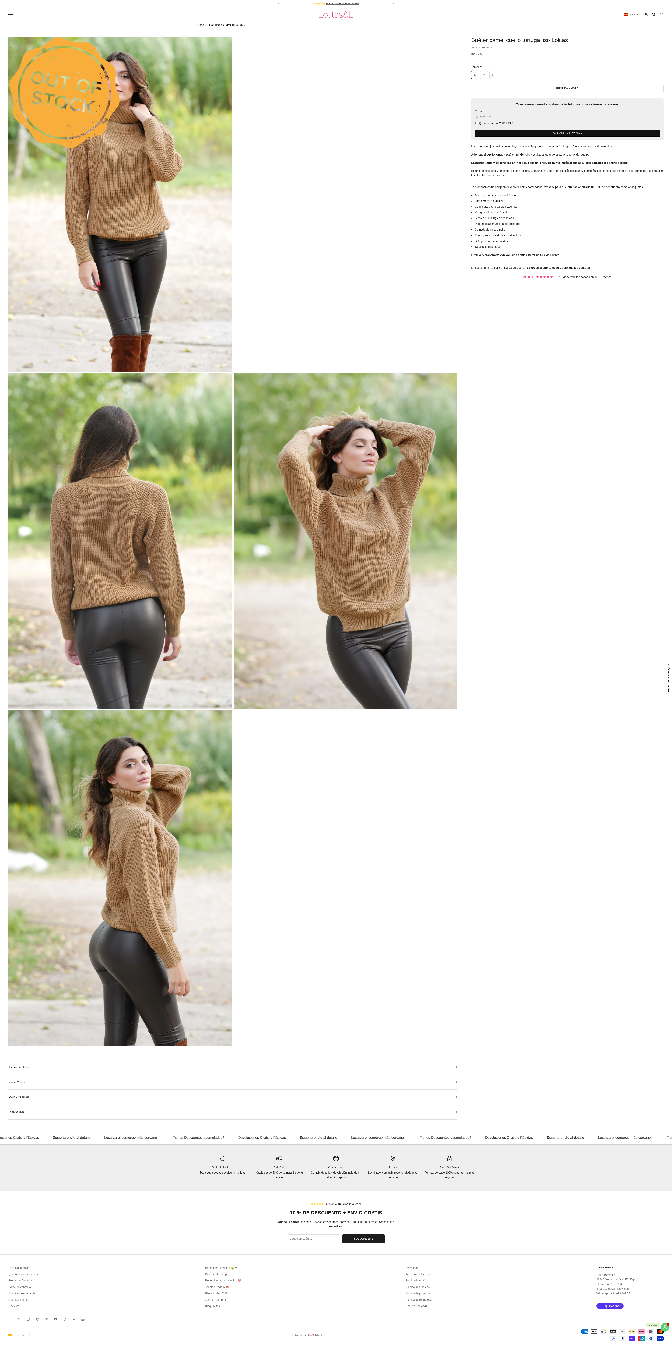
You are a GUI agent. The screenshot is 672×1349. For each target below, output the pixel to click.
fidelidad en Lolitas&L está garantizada (499, 267)
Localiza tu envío (18, 1267)
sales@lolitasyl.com (617, 1288)
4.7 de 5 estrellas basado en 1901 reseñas (585, 277)
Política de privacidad (418, 1293)
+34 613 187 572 (621, 1293)
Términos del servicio (418, 1274)
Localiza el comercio (381, 1172)
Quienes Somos (18, 1299)
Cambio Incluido (336, 1167)
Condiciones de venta (22, 1293)
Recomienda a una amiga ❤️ (223, 1280)
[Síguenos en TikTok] (64, 1319)
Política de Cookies (417, 1287)
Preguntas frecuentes (21, 1280)
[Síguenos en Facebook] (10, 1319)
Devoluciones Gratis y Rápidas (235, 1137)
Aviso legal (412, 1267)
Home (201, 25)
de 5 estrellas (342, 3)
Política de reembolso (418, 1299)
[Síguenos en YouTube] (55, 1319)
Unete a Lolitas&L (416, 1306)
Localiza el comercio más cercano (103, 1137)
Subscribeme (363, 1238)
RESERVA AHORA (567, 88)
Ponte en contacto (19, 1287)
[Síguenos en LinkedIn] (74, 1319)
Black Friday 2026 (216, 1293)
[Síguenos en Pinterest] (46, 1319)
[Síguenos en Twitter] (19, 1319)
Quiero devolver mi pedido (24, 1274)
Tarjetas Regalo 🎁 (217, 1287)
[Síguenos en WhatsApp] (83, 1319)
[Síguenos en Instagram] (28, 1319)
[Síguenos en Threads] (37, 1319)
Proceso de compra (217, 1274)
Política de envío (415, 1280)
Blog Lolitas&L (214, 1306)
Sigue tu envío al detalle (44, 1137)
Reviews (13, 1306)
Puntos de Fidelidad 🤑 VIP (222, 1267)
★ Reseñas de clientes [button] (668, 678)
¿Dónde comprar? (216, 1299)
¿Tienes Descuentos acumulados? (170, 1137)
